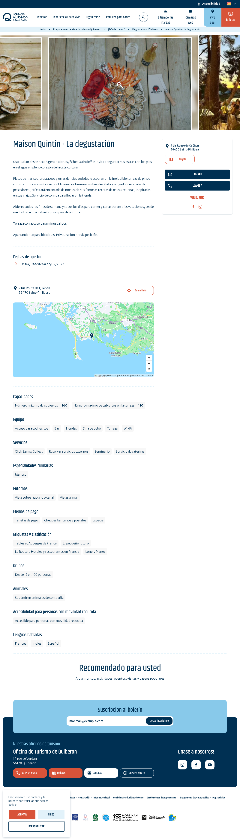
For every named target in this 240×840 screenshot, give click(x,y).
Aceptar (22, 814)
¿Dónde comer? (116, 29)
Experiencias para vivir (66, 17)
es (228, 4)
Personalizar (36, 826)
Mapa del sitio (218, 798)
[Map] (83, 339)
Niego (51, 814)
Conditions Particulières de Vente (128, 798)
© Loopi (149, 375)
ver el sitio (197, 197)
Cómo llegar (141, 290)
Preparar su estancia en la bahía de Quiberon (76, 29)
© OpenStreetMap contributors (128, 375)
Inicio (43, 29)
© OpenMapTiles (104, 375)
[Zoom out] (149, 363)
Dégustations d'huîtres (145, 29)
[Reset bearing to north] (149, 369)
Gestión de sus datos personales (161, 798)
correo (197, 174)
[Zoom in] (149, 357)
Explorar (42, 17)
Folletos (61, 773)
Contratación (84, 798)
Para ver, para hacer (118, 17)
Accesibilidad (208, 4)
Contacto (97, 773)
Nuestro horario (137, 773)
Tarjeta (182, 159)
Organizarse (93, 17)
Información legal (102, 798)
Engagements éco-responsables (194, 798)
